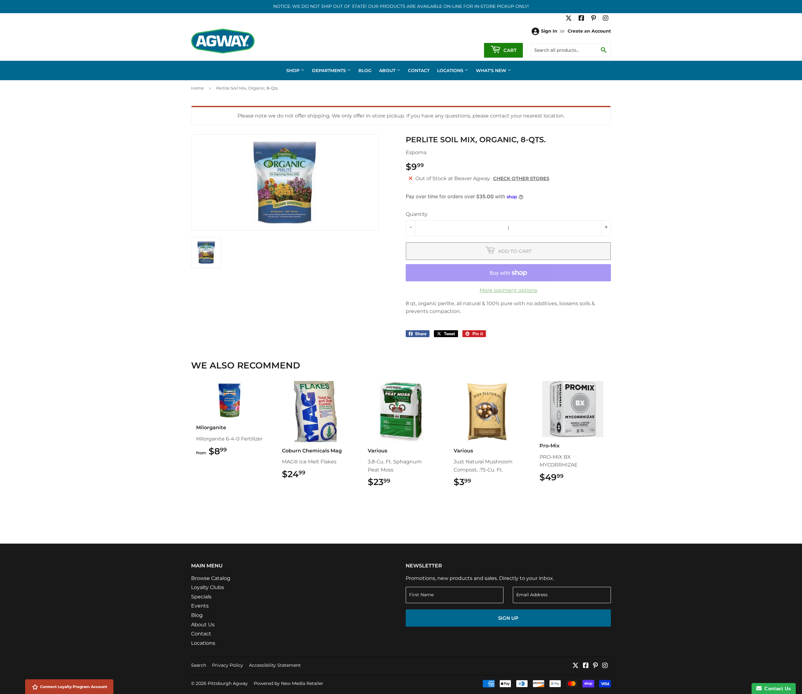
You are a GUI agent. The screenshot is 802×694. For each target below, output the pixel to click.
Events (200, 606)
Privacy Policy (227, 665)
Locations (451, 70)
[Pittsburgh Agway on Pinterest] (593, 18)
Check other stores (521, 178)
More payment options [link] (508, 290)
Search (198, 665)
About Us (203, 625)
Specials (201, 597)
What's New (492, 70)
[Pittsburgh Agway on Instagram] (605, 18)
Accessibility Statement (275, 665)
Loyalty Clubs (207, 587)
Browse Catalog (210, 578)
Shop (293, 70)
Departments (329, 70)
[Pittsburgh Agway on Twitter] (568, 18)
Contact (419, 70)
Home (197, 88)
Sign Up (508, 618)
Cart (509, 50)
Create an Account (589, 31)
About (388, 70)
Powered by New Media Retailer (288, 683)
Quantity (417, 214)
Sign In (549, 31)
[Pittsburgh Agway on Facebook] (581, 18)
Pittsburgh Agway (228, 683)
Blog (365, 70)
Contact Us (776, 688)
